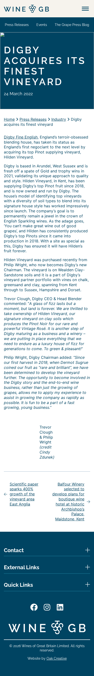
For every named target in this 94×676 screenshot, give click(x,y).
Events (41, 25)
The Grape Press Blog (72, 25)
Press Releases (17, 25)
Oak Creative (57, 658)
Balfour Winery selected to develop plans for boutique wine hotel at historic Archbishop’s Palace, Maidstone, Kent (68, 502)
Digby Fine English (21, 137)
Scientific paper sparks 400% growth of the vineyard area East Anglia (24, 494)
